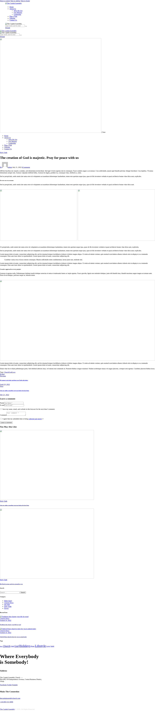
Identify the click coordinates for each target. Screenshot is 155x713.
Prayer (6, 608)
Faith (12, 646)
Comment (3, 415)
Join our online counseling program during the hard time (14, 505)
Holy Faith (3, 152)
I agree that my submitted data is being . (23, 419)
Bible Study (8, 601)
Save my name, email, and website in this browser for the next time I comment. (29, 409)
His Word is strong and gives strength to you (11, 584)
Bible (1, 646)
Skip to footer (25, 1)
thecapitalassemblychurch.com (10, 698)
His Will (7, 604)
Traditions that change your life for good (10, 624)
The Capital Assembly (7, 709)
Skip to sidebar (15, 1)
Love (13, 372)
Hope (32, 646)
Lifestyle (40, 645)
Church (6, 372)
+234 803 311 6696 (6, 702)
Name (2, 403)
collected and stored (35, 419)
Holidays (24, 645)
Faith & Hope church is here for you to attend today (13, 636)
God (10, 372)
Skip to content (5, 1)
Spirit (52, 646)
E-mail (2, 405)
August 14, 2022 (5, 620)
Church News (8, 603)
